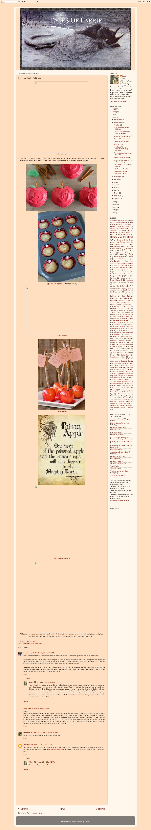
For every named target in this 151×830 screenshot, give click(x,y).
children (116, 257)
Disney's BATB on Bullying (122, 157)
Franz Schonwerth (116, 280)
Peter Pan (127, 338)
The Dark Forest (115, 468)
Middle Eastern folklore (116, 326)
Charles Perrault (118, 255)
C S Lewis (121, 253)
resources (126, 349)
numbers (127, 334)
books (117, 251)
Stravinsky (128, 373)
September (118, 177)
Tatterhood (130, 375)
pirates (129, 340)
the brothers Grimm (121, 379)
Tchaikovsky (116, 377)
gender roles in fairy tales (119, 286)
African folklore (116, 222)
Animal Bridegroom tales (119, 226)
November (117, 122)
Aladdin (124, 222)
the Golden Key (123, 385)
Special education (127, 369)
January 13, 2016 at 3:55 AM (42, 744)
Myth (113, 332)
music (123, 331)
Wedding (128, 405)
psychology (125, 344)
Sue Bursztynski (29, 653)
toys (120, 399)
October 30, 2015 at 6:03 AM (49, 732)
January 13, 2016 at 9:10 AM (46, 762)
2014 (114, 202)
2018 (114, 109)
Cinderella (115, 261)
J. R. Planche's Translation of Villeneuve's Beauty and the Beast (121, 438)
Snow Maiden (117, 363)
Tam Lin (123, 375)
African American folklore (126, 220)
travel (125, 400)
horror (118, 302)
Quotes (120, 346)
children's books (127, 257)
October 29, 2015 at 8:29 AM (41, 708)
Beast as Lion (118, 144)
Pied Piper (113, 340)
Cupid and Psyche (126, 265)
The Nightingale (125, 390)
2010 (114, 213)
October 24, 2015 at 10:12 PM (44, 653)
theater (112, 397)
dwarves (121, 271)
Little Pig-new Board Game (122, 169)
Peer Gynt (118, 338)
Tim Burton (128, 397)
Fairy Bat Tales (115, 430)
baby (122, 232)
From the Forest (122, 282)
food (129, 278)
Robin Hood (113, 350)
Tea (124, 377)
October (117, 125)
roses (131, 350)
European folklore (116, 276)
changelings (130, 253)
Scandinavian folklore (117, 357)
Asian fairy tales (124, 230)
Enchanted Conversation (118, 427)
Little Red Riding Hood (121, 316)
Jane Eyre (113, 310)
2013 (114, 204)
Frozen (131, 282)
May (116, 187)
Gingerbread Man (121, 288)
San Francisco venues (55, 749)
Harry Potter (122, 300)
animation (112, 228)
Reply (25, 674)
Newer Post (23, 809)
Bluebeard (129, 249)
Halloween (26, 643)
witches (123, 407)
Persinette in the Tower (117, 456)
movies (130, 328)
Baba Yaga (113, 232)
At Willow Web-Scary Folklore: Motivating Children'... (121, 148)
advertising (113, 220)
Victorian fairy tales (116, 405)
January (117, 198)
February (117, 195)
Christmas (121, 259)
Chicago (130, 255)
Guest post (128, 294)
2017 (114, 112)
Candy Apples (62, 411)
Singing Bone (114, 361)
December (117, 119)
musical (131, 331)
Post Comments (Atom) (34, 813)
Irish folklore (114, 306)
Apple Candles (62, 335)
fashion (113, 278)
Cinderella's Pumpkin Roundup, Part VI (120, 172)
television (130, 377)
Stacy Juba (27, 708)
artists (112, 230)
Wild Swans (114, 407)
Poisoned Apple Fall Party (122, 139)
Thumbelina (119, 397)
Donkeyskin (129, 270)
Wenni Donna (28, 744)
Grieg (121, 294)
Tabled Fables (114, 466)
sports (114, 371)
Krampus (127, 312)
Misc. (122, 328)
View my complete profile (118, 101)
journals (129, 310)
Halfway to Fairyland (116, 434)
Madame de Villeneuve (121, 320)
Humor (126, 302)
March (116, 193)
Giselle (129, 288)
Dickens (122, 267)
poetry (121, 342)
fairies (127, 276)
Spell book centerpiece (62, 558)
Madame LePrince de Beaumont (121, 322)
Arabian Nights (124, 228)
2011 (114, 210)
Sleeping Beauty (127, 361)
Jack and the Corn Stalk (121, 141)
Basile (112, 234)
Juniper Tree (114, 312)
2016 (114, 114)
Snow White (38, 643)
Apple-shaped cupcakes (54, 284)
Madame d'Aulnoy (127, 318)
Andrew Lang (127, 224)
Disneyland (117, 270)
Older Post (100, 809)
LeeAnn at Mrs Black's (31, 732)
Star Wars (121, 371)
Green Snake (113, 294)
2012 (114, 207)
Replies (28, 678)
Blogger (87, 821)
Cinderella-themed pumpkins (66, 634)
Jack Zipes (125, 308)
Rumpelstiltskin (118, 353)
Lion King (120, 314)
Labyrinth (112, 314)
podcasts (112, 342)
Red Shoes (117, 348)
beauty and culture (124, 234)
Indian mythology (115, 304)
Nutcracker (113, 336)
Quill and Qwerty (115, 459)
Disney (130, 267)
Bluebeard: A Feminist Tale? (123, 136)
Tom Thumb (113, 399)
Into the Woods (127, 304)
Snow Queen (128, 363)
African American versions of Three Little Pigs (123, 161)
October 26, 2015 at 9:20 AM (46, 682)
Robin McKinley (123, 350)
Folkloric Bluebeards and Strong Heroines (122, 132)
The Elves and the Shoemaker (119, 381)
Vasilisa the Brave (124, 403)
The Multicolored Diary (117, 475)
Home (62, 809)
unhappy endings (124, 401)
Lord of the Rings (114, 318)
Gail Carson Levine (118, 284)
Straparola (119, 373)
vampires (112, 403)
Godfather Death (115, 290)
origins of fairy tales (126, 336)
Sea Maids (126, 359)
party (32, 643)
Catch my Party (61, 154)
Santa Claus (125, 355)
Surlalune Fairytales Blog (118, 463)
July (115, 182)
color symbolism (127, 263)
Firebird (123, 278)
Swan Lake (114, 375)
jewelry (121, 310)
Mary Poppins (127, 324)
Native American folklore (125, 333)
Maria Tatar (117, 324)
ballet (128, 232)
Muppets (116, 331)
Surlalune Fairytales (116, 461)
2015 (114, 117)
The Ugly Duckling (126, 396)
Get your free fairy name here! (120, 500)
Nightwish (117, 334)
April (116, 190)
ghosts (112, 288)
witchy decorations (33, 634)
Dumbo (115, 271)
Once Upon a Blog (116, 449)
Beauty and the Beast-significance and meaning (121, 244)
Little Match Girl (129, 314)
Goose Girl (128, 292)
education (128, 273)
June (116, 185)
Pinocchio (121, 340)
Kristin (31, 682)
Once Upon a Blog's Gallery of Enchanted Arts (120, 453)
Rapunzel (129, 346)
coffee (118, 263)
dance (115, 267)
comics (115, 265)
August (116, 179)
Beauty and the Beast (121, 237)
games (129, 284)
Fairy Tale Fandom (116, 432)
